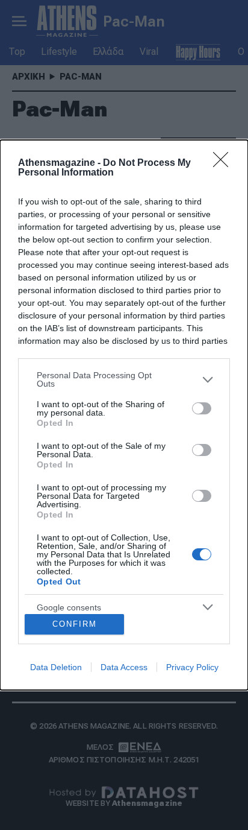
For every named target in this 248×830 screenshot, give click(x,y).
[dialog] (124, 415)
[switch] (201, 408)
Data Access (124, 667)
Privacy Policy (192, 667)
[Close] (224, 163)
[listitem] (124, 379)
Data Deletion (56, 667)
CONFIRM (74, 624)
